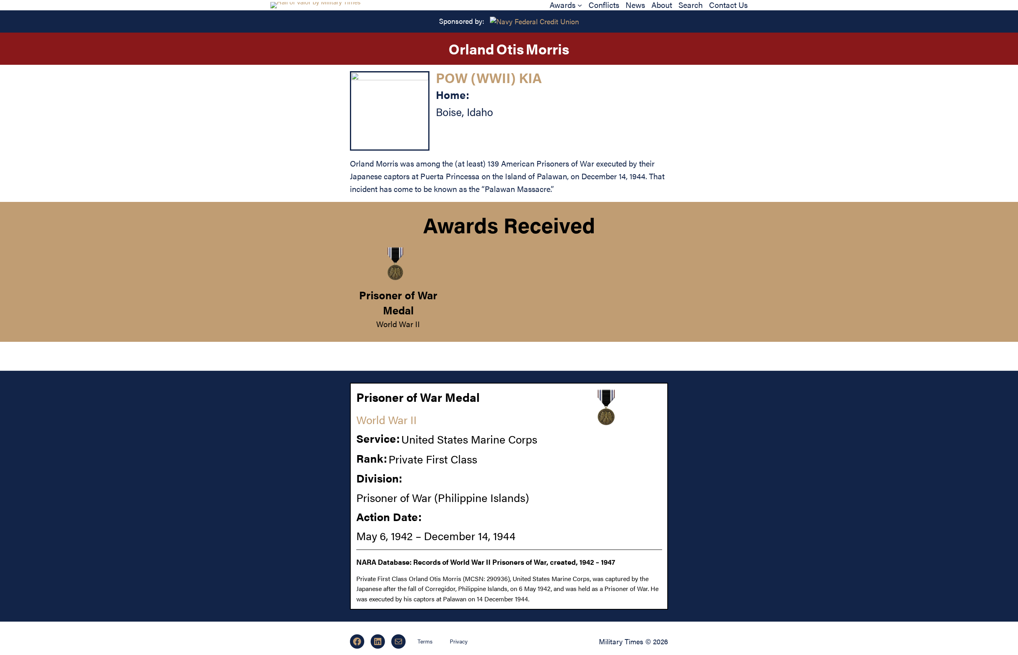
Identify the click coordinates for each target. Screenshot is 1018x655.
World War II (398, 323)
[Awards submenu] (579, 5)
